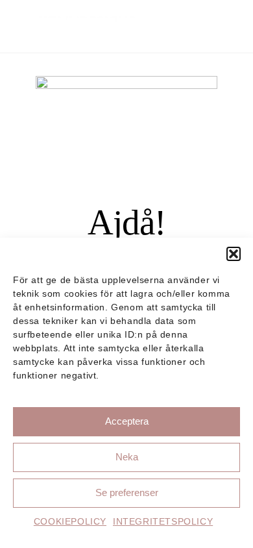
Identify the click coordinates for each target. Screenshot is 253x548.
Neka (126, 456)
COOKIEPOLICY (70, 521)
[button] (233, 253)
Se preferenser (126, 492)
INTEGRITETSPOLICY (163, 521)
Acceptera (127, 421)
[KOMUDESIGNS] (78, 33)
